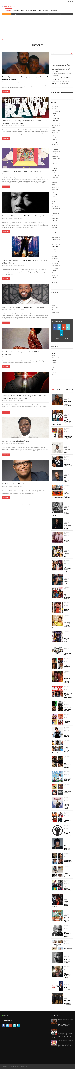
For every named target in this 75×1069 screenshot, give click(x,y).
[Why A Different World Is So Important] (57, 592)
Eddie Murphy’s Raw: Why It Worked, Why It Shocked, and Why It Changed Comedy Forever (61, 69)
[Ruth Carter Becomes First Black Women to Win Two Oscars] (57, 620)
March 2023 (54, 144)
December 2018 (56, 265)
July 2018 (54, 277)
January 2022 (55, 177)
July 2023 (54, 134)
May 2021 (54, 196)
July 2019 (54, 249)
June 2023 (54, 137)
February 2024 (55, 118)
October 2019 (55, 242)
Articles (8, 10)
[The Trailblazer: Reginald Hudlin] (57, 475)
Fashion (54, 360)
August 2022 (55, 161)
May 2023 (54, 139)
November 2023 (56, 125)
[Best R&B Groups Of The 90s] (57, 817)
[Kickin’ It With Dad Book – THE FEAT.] (57, 776)
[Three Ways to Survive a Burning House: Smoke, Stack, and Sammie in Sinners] (57, 399)
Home (3, 11)
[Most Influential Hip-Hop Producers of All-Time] (57, 761)
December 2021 (55, 180)
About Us (45, 10)
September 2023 (56, 130)
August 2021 (55, 189)
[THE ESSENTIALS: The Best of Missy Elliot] (57, 843)
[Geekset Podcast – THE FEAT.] (57, 649)
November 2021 (55, 182)
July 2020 (54, 220)
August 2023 (55, 132)
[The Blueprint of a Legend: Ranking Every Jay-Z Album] (57, 461)
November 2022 (56, 154)
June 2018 (54, 280)
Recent (61, 389)
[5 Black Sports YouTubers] (57, 789)
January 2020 (55, 234)
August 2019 (55, 246)
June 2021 (54, 194)
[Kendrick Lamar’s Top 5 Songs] (57, 551)
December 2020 (56, 208)
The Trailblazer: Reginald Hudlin (13, 484)
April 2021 (54, 199)
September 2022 (56, 158)
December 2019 (56, 237)
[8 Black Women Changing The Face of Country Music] (57, 745)
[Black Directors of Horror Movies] (57, 663)
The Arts (54, 372)
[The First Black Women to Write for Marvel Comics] (57, 691)
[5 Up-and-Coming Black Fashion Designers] (57, 565)
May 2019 (54, 253)
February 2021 (55, 203)
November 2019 (56, 239)
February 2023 (55, 146)
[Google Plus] (64, 327)
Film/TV (54, 362)
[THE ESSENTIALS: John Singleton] (57, 930)
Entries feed (55, 307)
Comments (68, 389)
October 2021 (55, 184)
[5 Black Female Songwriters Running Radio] (57, 885)
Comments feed (56, 310)
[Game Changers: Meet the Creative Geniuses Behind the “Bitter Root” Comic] (57, 490)
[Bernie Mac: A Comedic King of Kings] (57, 447)
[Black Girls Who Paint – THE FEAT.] (57, 732)
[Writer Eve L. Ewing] (57, 579)
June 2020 (54, 222)
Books (53, 355)
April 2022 (54, 170)
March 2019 (54, 258)
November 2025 (56, 111)
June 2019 (54, 251)
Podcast (54, 369)
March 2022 (54, 173)
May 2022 (54, 168)
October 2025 (55, 113)
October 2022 (55, 156)
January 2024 (55, 120)
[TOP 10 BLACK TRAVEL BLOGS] (57, 945)
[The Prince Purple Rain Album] (57, 636)
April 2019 (54, 256)
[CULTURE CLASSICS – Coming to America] (57, 802)
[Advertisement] (37, 26)
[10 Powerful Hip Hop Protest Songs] (57, 830)
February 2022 (55, 175)
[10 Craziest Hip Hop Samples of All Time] (57, 705)
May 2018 (54, 282)
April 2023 (54, 142)
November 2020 (56, 211)
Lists (22, 10)
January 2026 (55, 106)
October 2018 (55, 270)
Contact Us (54, 10)
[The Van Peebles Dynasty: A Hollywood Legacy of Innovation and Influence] (57, 507)
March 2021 (54, 201)
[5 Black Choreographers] (57, 871)
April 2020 (54, 227)
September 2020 (56, 215)
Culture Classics (31, 10)
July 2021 (54, 192)
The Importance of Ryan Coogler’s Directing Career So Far (23, 307)
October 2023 (55, 127)
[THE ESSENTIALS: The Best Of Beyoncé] (57, 971)
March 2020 (55, 230)
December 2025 (56, 108)
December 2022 (56, 151)
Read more (5, 91)
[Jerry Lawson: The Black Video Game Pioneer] (57, 537)
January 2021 (55, 206)
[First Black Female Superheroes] (57, 607)
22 (29, 504)
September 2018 (56, 272)
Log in (53, 305)
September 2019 (56, 244)
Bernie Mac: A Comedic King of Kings (15, 441)
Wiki (40, 10)
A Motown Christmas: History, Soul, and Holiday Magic (23, 14)
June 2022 (54, 165)
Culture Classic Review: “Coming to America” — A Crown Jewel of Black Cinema (60, 83)
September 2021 (56, 187)
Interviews (16, 10)
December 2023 (56, 123)
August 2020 (55, 218)
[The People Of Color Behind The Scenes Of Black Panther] (57, 998)
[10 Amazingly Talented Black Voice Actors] (57, 858)
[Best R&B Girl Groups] (57, 719)
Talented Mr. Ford (7, 125)
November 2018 (56, 268)
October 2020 (55, 213)
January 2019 (55, 263)
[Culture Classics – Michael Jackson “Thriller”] (57, 899)
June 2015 (54, 284)
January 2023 (55, 149)
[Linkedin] (61, 333)
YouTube (54, 374)
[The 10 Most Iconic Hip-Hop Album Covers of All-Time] (57, 433)
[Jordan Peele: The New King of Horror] (57, 523)
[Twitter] (59, 327)
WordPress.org (55, 312)
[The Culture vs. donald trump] (57, 985)
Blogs (53, 353)
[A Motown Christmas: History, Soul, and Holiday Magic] (54, 1042)
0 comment (22, 125)
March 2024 (55, 115)
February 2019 (55, 261)
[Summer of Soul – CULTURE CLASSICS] (57, 676)
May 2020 (54, 225)
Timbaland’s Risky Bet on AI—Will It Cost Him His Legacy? (23, 216)
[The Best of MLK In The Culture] (57, 957)
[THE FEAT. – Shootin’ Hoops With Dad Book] (57, 915)
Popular (54, 389)
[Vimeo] (68, 327)
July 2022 (54, 163)
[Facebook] (55, 327)
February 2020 (55, 232)
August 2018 (55, 275)
